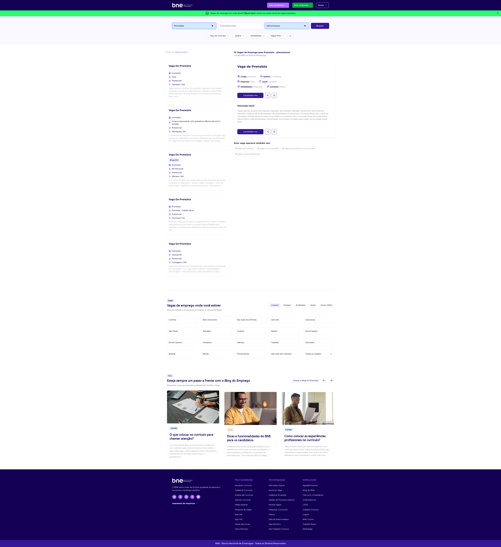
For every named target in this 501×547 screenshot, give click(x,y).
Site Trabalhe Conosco (279, 529)
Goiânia (240, 331)
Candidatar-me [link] (250, 95)
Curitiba (172, 320)
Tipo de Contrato (218, 36)
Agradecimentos (310, 485)
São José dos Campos (281, 354)
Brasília (172, 354)
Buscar (320, 26)
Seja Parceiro (275, 524)
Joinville (275, 320)
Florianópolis (243, 354)
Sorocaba (309, 342)
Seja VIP (238, 519)
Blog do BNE (309, 490)
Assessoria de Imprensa (183, 503)
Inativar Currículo (243, 500)
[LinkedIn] (174, 497)
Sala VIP (238, 514)
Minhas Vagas (275, 505)
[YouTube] (198, 497)
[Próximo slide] (331, 380)
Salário (238, 36)
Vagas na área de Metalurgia (248, 154)
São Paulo (173, 331)
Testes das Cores (242, 524)
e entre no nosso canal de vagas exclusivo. (270, 13)
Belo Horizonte (210, 320)
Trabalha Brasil (309, 524)
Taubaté (275, 342)
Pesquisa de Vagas (243, 509)
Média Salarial (241, 505)
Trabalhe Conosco (311, 509)
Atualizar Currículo (243, 485)
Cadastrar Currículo (244, 490)
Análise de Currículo (244, 495)
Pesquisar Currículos (278, 509)
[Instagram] (186, 497)
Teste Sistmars (241, 529)
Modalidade (256, 36)
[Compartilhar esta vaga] (267, 95)
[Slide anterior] (324, 380)
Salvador (207, 331)
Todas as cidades (313, 354)
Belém (274, 331)
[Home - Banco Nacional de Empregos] (182, 5)
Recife (206, 354)
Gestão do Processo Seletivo (282, 500)
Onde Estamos (309, 500)
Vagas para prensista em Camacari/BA (299, 148)
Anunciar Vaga (275, 490)
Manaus (240, 342)
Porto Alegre (311, 331)
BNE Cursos (308, 519)
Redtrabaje (307, 529)
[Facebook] (180, 497)
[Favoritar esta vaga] (274, 95)
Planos (272, 514)
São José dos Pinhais (247, 320)
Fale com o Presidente (313, 495)
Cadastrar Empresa (277, 495)
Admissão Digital (277, 485)
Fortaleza (207, 342)
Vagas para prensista (246, 148)
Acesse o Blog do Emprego (305, 380)
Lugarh (306, 514)
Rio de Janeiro (175, 342)
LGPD (305, 505)
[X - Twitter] (192, 497)
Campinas (310, 320)
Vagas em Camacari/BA (269, 148)
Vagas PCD (276, 36)
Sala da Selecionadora (279, 519)
